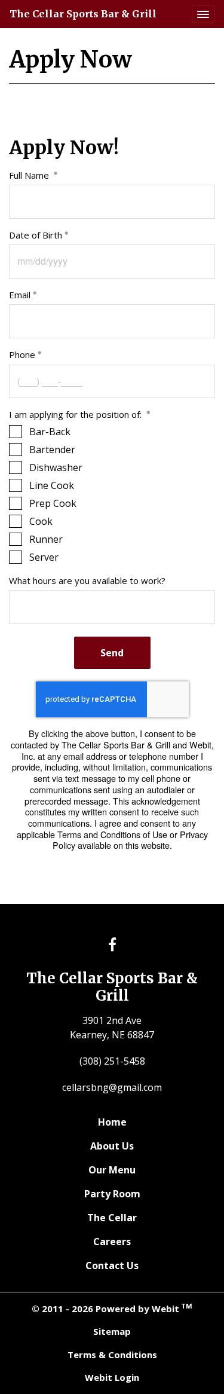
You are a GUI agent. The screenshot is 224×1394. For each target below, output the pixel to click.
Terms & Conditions (112, 1355)
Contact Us (112, 1265)
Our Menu (112, 1169)
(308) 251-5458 (112, 1061)
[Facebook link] (112, 945)
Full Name (30, 175)
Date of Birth (35, 235)
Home (112, 1122)
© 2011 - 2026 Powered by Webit (112, 1307)
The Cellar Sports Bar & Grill (83, 14)
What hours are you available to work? (88, 580)
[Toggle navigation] (203, 14)
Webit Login (112, 1377)
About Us (112, 1146)
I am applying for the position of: (76, 414)
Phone (22, 354)
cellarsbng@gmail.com (112, 1087)
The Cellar (112, 1217)
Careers (112, 1241)
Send (112, 652)
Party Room (112, 1193)
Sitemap (112, 1331)
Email (19, 295)
